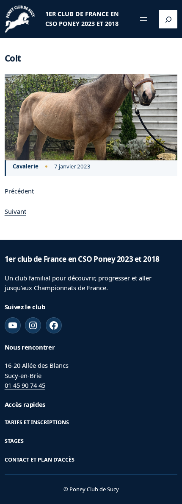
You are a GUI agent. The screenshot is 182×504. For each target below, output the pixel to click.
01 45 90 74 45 (25, 385)
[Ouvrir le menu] (143, 19)
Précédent (19, 191)
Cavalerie (26, 166)
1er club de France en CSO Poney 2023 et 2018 (82, 259)
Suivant (15, 211)
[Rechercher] (168, 19)
